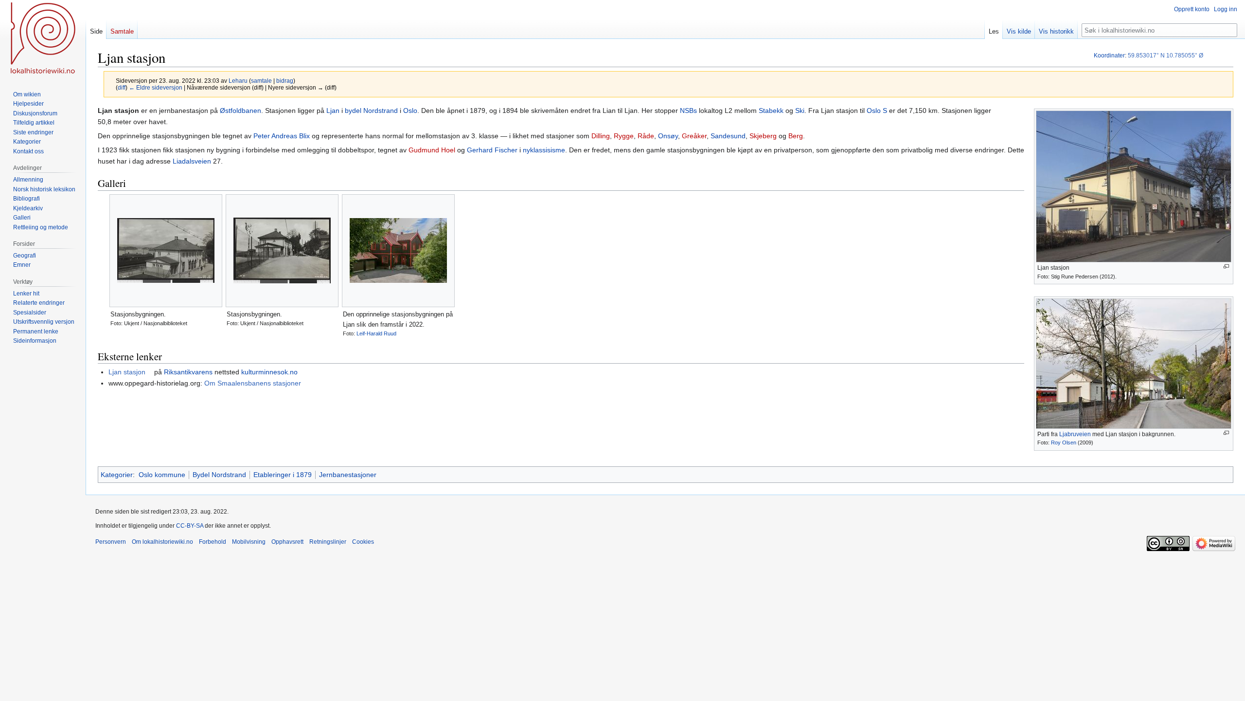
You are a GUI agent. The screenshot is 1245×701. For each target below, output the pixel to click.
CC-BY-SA (189, 525)
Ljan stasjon (126, 372)
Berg (795, 136)
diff (121, 87)
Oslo (410, 110)
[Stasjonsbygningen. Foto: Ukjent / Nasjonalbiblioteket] (166, 250)
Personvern (110, 541)
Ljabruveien (1075, 434)
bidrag (284, 80)
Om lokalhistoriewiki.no (162, 541)
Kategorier (117, 475)
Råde (646, 136)
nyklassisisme (544, 150)
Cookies (363, 541)
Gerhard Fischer (492, 150)
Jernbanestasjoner (347, 475)
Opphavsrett (287, 541)
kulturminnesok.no (269, 372)
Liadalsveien (192, 161)
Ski (799, 110)
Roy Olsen (1063, 442)
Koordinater (1109, 55)
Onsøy (668, 136)
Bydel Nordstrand (219, 475)
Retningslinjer (327, 541)
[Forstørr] (1226, 266)
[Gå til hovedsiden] (43, 39)
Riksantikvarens (188, 372)
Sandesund (728, 136)
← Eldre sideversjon (155, 87)
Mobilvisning (249, 541)
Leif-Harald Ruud (376, 333)
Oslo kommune (162, 475)
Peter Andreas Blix (281, 136)
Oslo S (877, 110)
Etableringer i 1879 (282, 475)
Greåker (694, 136)
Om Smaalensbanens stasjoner (252, 383)
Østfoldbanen (240, 110)
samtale (261, 80)
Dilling (600, 136)
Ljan (332, 110)
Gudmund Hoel (432, 150)
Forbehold (212, 541)
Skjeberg (763, 136)
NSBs (688, 110)
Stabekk (771, 110)
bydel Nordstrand (371, 110)
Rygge (624, 136)
